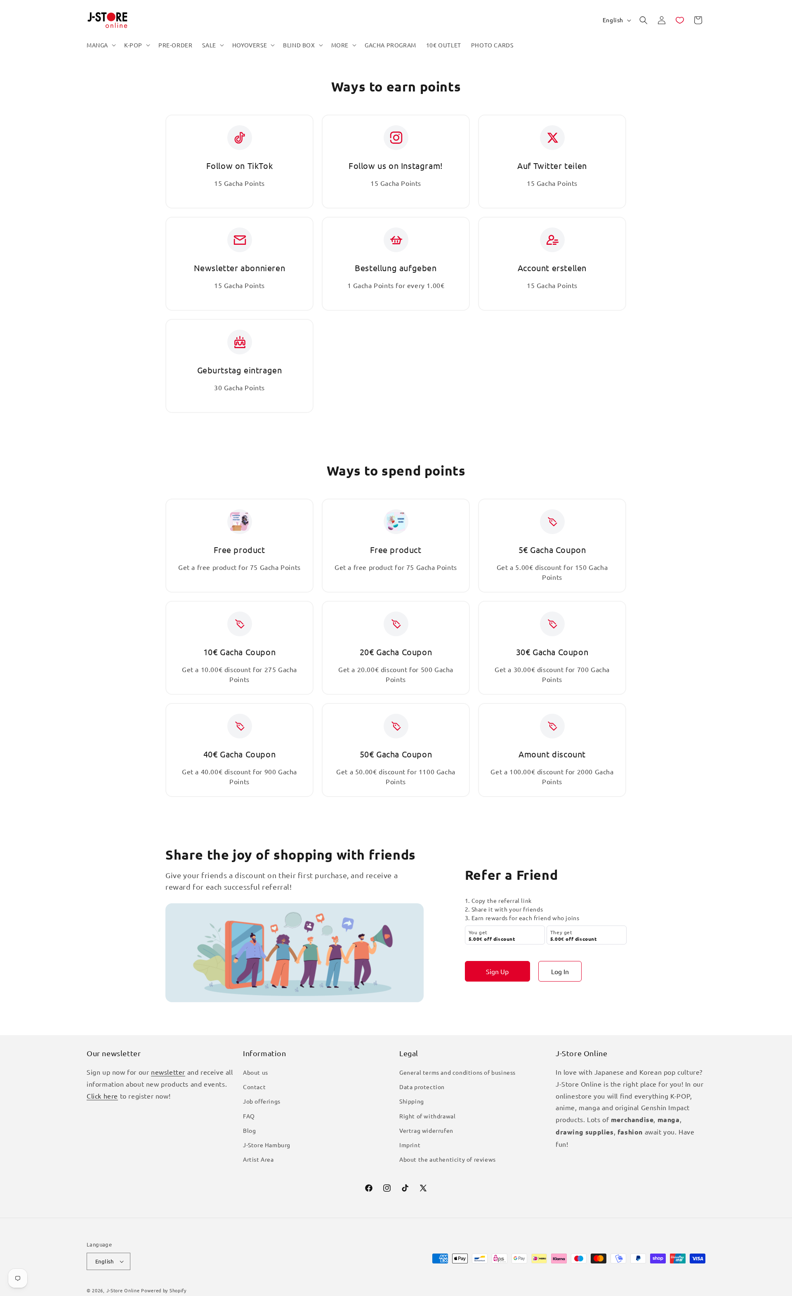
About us (255, 1072)
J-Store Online (123, 1290)
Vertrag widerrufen (426, 1130)
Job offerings (261, 1101)
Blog (249, 1130)
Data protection (422, 1086)
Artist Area (258, 1159)
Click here (102, 1096)
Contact (254, 1086)
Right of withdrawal (427, 1116)
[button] (100, 45)
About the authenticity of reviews (447, 1159)
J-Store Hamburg (266, 1144)
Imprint (409, 1144)
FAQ (249, 1116)
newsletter (168, 1072)
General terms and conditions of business (457, 1072)
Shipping (411, 1101)
